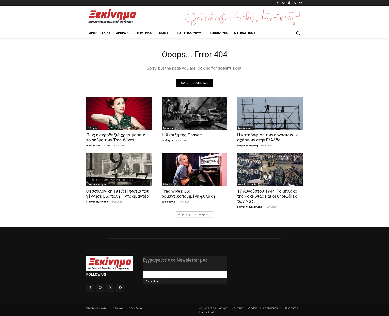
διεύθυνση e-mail (154, 269)
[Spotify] (289, 3)
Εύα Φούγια (168, 201)
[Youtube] (300, 3)
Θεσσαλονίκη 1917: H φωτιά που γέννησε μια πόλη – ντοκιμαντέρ (117, 194)
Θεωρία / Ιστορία (97, 184)
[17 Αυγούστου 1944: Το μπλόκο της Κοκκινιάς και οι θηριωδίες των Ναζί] (270, 169)
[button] (298, 33)
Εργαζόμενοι (244, 128)
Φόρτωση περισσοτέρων (193, 214)
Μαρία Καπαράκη (247, 145)
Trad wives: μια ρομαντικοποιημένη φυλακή (188, 194)
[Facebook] (278, 3)
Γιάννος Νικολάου (97, 201)
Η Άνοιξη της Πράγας (182, 135)
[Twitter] (294, 3)
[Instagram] (283, 3)
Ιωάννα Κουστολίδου (98, 145)
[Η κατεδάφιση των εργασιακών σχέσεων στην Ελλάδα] (270, 113)
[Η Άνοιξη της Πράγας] (194, 113)
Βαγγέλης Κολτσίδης (249, 206)
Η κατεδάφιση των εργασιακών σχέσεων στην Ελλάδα (267, 137)
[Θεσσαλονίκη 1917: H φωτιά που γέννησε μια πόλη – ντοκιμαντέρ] (119, 169)
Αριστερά (168, 128)
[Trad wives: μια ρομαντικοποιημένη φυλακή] (194, 169)
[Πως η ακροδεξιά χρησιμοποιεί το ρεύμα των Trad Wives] (119, 113)
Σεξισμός (92, 128)
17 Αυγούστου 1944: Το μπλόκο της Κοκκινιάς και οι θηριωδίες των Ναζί (267, 196)
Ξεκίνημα (167, 140)
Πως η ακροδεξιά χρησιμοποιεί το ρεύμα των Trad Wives (116, 137)
